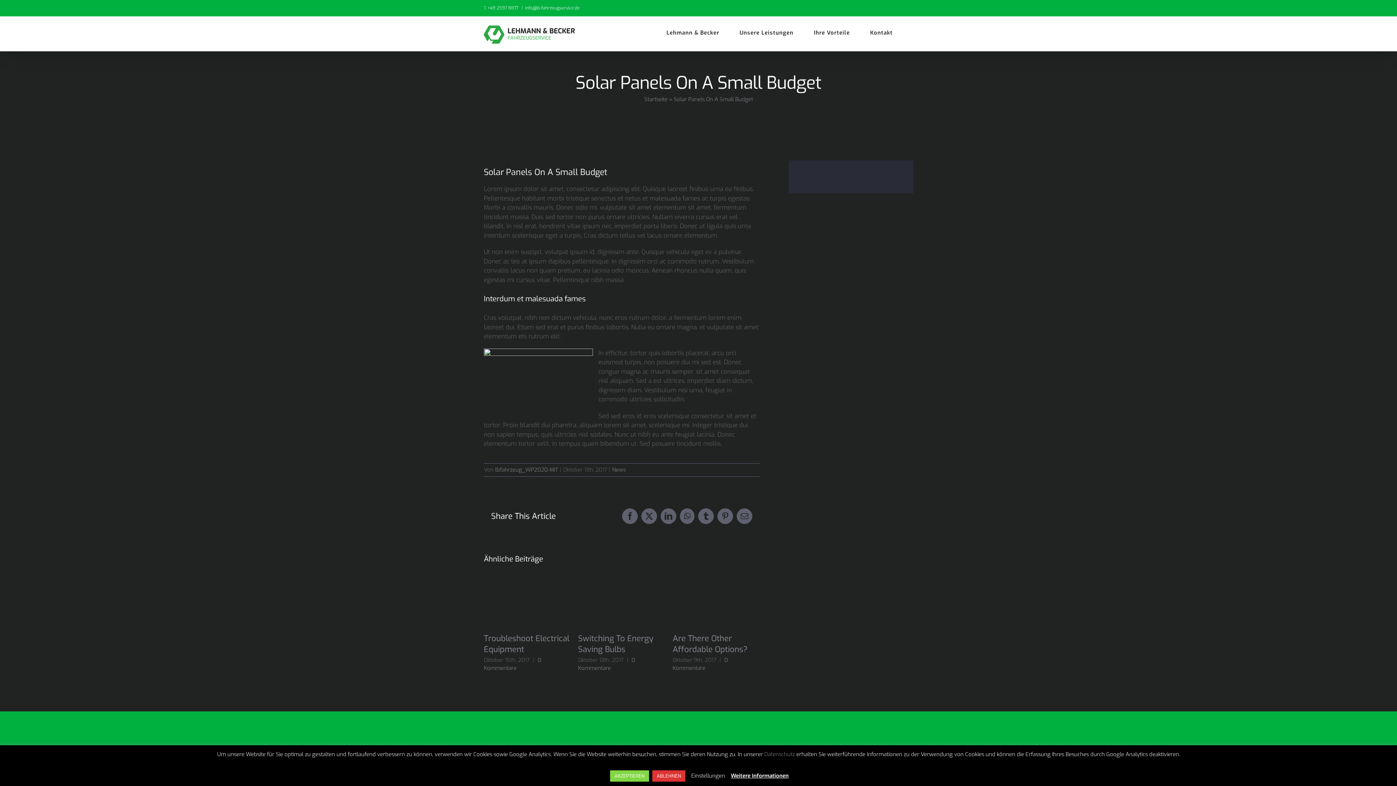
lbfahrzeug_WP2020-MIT (526, 469)
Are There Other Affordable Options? (710, 644)
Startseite (656, 99)
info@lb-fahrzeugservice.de (552, 8)
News (619, 469)
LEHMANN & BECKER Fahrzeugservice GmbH (566, 765)
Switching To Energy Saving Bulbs (615, 644)
